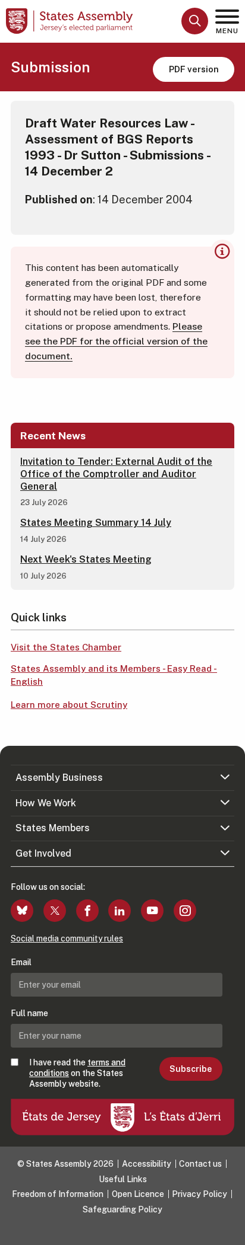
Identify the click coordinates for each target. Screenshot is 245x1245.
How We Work (45, 803)
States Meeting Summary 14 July (95, 522)
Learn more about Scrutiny (69, 705)
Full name (29, 1013)
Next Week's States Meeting (86, 559)
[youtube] (152, 910)
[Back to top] (230, 1230)
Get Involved (43, 853)
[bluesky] (22, 910)
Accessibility (146, 1164)
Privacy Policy (199, 1194)
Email (21, 962)
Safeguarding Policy (122, 1209)
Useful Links (123, 1179)
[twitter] (54, 910)
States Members (52, 828)
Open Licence (138, 1194)
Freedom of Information (57, 1194)
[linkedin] (119, 910)
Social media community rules (67, 938)
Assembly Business (59, 777)
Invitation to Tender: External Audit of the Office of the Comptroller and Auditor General (116, 474)
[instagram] (185, 910)
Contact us (200, 1164)
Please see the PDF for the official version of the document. (116, 341)
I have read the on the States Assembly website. (77, 1073)
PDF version (194, 69)
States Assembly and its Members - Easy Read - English (114, 675)
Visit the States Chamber (66, 647)
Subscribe (190, 1069)
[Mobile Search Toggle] (194, 21)
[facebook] (87, 910)
